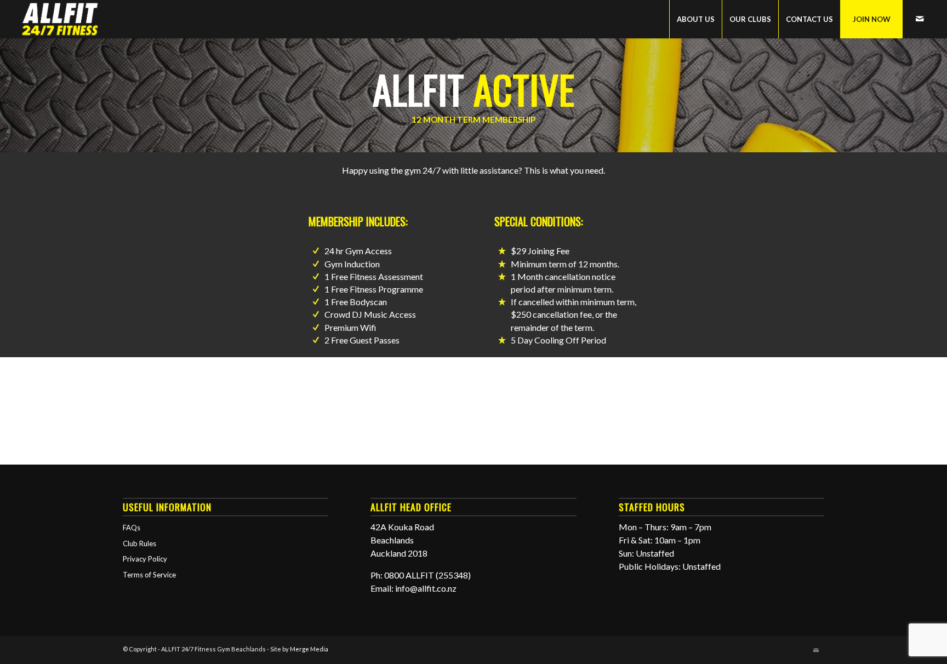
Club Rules (139, 543)
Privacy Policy (145, 558)
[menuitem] (695, 19)
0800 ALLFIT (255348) (427, 575)
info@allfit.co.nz (426, 588)
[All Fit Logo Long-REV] (60, 19)
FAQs (131, 527)
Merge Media (309, 648)
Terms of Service (149, 574)
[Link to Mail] (919, 18)
